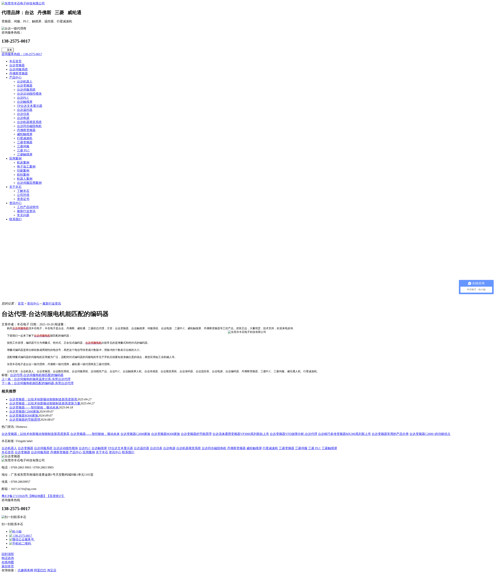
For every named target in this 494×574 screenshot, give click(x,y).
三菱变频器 (24, 142)
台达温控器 (24, 109)
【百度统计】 (56, 496)
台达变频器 (17, 65)
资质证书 (23, 199)
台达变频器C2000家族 (24, 411)
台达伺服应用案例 (29, 182)
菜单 (9, 49)
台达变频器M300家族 (23, 415)
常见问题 (23, 215)
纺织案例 (23, 174)
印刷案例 (23, 170)
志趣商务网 (25, 570)
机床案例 (23, 162)
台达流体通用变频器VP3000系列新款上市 (240, 434)
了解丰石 (23, 190)
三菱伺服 (23, 146)
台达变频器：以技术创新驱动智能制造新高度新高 (43, 399)
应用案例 (15, 158)
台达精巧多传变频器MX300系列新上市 (344, 434)
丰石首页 (15, 61)
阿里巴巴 (40, 570)
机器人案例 (24, 178)
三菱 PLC (23, 150)
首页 (21, 303)
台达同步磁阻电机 (29, 126)
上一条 (36, 379)
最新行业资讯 (26, 211)
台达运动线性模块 (29, 93)
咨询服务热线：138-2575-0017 (22, 54)
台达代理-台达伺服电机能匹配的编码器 (36, 375)
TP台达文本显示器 (29, 105)
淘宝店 (51, 570)
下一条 (38, 383)
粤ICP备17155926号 (15, 496)
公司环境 (23, 195)
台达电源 (23, 118)
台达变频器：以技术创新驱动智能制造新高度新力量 (44, 403)
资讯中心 (15, 203)
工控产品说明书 (28, 207)
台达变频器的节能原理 (24, 419)
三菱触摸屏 (24, 154)
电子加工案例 (26, 166)
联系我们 (15, 219)
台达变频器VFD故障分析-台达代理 (293, 434)
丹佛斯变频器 (18, 73)
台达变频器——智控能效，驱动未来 (34, 407)
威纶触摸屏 (24, 134)
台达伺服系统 (18, 69)
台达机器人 (24, 81)
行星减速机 (24, 138)
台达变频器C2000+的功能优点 (429, 434)
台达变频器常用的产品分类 (390, 434)
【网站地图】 (37, 496)
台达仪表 (23, 114)
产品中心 (15, 77)
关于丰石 (15, 186)
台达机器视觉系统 (29, 122)
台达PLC (23, 97)
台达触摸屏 (24, 101)
